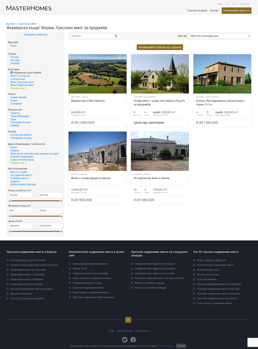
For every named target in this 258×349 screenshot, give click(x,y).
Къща (13, 45)
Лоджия (14, 125)
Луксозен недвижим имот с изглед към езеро (159, 278)
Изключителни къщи (208, 269)
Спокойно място (19, 178)
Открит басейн (18, 97)
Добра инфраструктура (23, 184)
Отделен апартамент (21, 156)
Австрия (15, 60)
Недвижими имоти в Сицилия (26, 284)
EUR (234, 3)
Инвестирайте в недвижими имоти (92, 278)
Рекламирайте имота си (236, 10)
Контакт (214, 10)
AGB (111, 330)
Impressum (142, 330)
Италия (14, 57)
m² (227, 3)
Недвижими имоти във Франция (28, 269)
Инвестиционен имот (22, 85)
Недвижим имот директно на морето (155, 263)
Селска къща (17, 79)
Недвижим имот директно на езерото (155, 268)
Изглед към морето (21, 134)
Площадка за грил (20, 122)
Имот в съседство (20, 75)
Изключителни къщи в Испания (27, 260)
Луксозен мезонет (207, 279)
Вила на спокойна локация (149, 282)
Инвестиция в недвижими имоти (91, 292)
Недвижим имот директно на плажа (154, 273)
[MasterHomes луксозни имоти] (29, 5)
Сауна (13, 100)
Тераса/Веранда (19, 116)
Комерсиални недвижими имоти (90, 263)
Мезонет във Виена (21, 293)
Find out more (166, 346)
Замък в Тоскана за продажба (27, 298)
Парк (13, 119)
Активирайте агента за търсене (159, 47)
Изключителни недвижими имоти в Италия (34, 265)
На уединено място (21, 175)
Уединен (15, 181)
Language (244, 3)
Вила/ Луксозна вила (22, 82)
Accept (181, 346)
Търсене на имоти (197, 10)
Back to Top (128, 320)
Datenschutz (124, 330)
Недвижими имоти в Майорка (26, 279)
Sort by (182, 35)
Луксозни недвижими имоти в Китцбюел (219, 284)
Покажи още (17, 88)
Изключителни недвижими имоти (215, 265)
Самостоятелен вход (22, 159)
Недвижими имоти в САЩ (87, 282)
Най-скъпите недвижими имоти (214, 303)
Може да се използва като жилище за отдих (34, 153)
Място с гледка (18, 172)
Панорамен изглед (20, 137)
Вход (219, 3)
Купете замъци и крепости (211, 260)
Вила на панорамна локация (150, 287)
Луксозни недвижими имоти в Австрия (218, 288)
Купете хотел (80, 268)
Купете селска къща (208, 274)
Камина (14, 150)
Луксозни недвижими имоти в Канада (93, 297)
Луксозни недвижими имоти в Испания (218, 293)
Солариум (16, 103)
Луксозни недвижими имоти (88, 287)
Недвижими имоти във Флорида (90, 273)
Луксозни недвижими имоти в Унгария (31, 288)
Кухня (13, 147)
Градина (15, 113)
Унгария (14, 63)
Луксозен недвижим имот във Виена (217, 298)
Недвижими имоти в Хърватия (27, 274)
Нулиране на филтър (35, 34)
